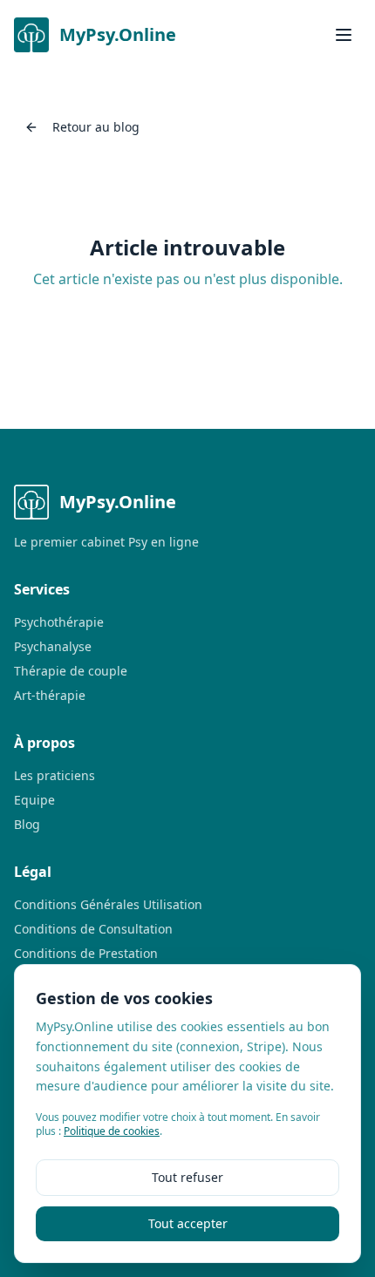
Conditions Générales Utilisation (108, 904)
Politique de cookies (112, 1131)
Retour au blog (96, 127)
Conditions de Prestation (86, 953)
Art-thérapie (49, 695)
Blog (27, 824)
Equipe (34, 799)
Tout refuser (187, 1177)
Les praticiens (54, 775)
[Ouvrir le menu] (343, 34)
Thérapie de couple (70, 670)
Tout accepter (188, 1223)
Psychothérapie (59, 622)
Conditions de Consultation (93, 928)
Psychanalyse (53, 646)
